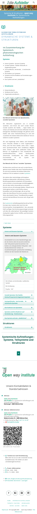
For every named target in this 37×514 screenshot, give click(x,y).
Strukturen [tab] (8, 327)
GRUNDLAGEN (26, 503)
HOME (9, 500)
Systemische (8, 203)
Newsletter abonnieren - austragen (17, 480)
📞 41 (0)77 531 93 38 (22, 420)
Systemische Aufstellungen (21, 500)
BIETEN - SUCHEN (15, 505)
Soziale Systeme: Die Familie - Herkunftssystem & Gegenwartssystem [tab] (17, 296)
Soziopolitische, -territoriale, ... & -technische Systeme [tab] (16, 302)
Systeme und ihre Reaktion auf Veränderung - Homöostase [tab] (14, 313)
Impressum (5, 510)
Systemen (27, 173)
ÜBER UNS (24, 505)
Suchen (33, 2)
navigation (3, 2)
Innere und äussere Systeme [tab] (14, 231)
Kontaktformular (13, 422)
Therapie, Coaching (13, 503)
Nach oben (8, 223)
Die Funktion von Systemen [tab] (13, 307)
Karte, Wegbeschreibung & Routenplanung (19, 479)
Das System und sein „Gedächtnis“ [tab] (16, 318)
